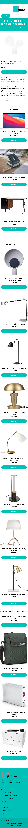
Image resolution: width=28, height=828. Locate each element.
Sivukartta (19, 825)
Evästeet (19, 823)
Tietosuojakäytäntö (11, 825)
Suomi (4, 2)
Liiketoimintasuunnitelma (10, 795)
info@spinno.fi (23, 2)
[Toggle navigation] (3, 9)
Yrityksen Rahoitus (8, 798)
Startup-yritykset (8, 792)
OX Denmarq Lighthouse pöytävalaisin (14, 505)
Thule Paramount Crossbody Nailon (14, 668)
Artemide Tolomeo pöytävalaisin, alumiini (14, 324)
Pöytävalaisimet (17, 61)
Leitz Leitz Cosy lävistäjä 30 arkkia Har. (14, 178)
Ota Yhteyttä (13, 823)
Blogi (5, 801)
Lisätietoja (14, 71)
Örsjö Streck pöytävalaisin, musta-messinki (14, 368)
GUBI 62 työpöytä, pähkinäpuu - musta (14, 222)
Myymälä (5, 16)
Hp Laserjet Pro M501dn (14, 751)
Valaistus (10, 61)
